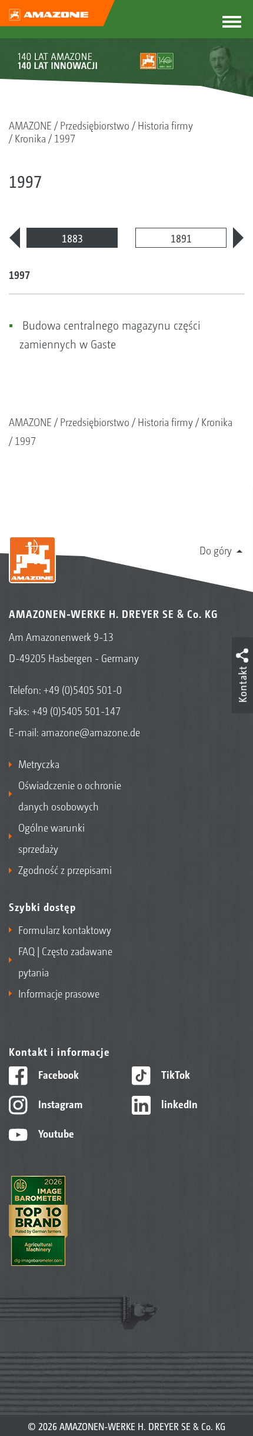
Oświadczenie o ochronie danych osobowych (69, 795)
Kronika (30, 137)
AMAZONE (30, 124)
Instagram (59, 1103)
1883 (72, 237)
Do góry (215, 549)
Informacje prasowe (58, 993)
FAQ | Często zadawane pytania (65, 961)
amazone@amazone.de (90, 731)
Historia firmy (165, 124)
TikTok (174, 1074)
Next (238, 238)
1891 (181, 237)
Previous (15, 238)
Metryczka (38, 763)
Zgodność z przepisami (65, 869)
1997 (64, 137)
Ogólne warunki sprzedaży (51, 837)
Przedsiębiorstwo (94, 124)
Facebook (57, 1074)
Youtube (55, 1133)
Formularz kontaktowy (64, 929)
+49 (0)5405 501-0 (83, 689)
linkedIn (178, 1103)
